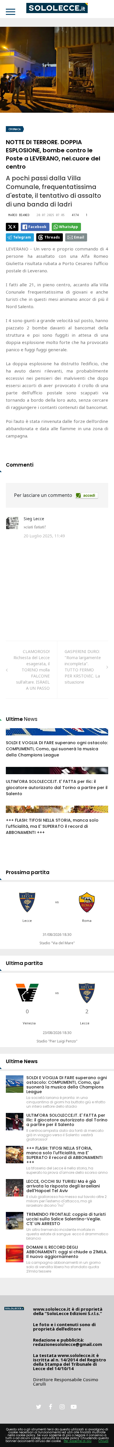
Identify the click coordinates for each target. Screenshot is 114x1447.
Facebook (37, 226)
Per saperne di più (77, 1441)
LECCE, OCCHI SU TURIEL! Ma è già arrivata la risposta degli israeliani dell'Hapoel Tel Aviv (63, 1186)
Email (79, 237)
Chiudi (103, 1441)
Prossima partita (27, 872)
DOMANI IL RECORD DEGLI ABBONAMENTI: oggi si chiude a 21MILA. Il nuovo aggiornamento (66, 1251)
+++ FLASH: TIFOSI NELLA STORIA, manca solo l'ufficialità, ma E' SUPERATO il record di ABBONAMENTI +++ (52, 826)
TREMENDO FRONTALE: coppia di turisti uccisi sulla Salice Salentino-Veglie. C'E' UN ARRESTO (66, 1219)
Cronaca (14, 129)
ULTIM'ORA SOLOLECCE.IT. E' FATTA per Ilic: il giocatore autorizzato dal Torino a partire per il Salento (57, 788)
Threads (52, 237)
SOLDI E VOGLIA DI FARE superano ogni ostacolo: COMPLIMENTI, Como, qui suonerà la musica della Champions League (57, 749)
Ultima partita (24, 963)
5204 (16, 815)
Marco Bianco (19, 215)
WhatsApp (68, 226)
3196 (16, 776)
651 (15, 737)
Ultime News (22, 1061)
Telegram (22, 237)
